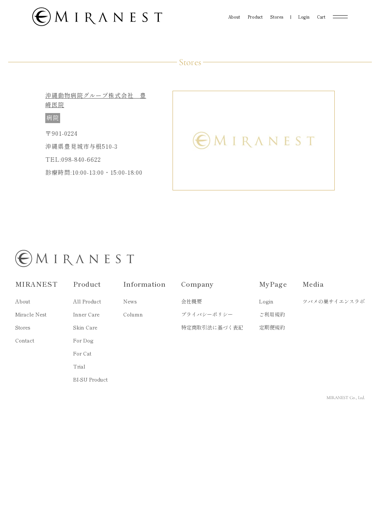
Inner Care (86, 314)
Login (266, 301)
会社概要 (191, 301)
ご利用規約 (272, 314)
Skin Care (85, 327)
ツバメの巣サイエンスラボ (333, 301)
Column (133, 314)
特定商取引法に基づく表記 (212, 327)
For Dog (83, 340)
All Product (87, 301)
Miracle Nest (30, 314)
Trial (79, 366)
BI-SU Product (90, 379)
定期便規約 (272, 327)
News (130, 301)
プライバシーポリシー (207, 314)
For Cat (82, 353)
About (22, 301)
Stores (22, 327)
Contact (24, 340)
